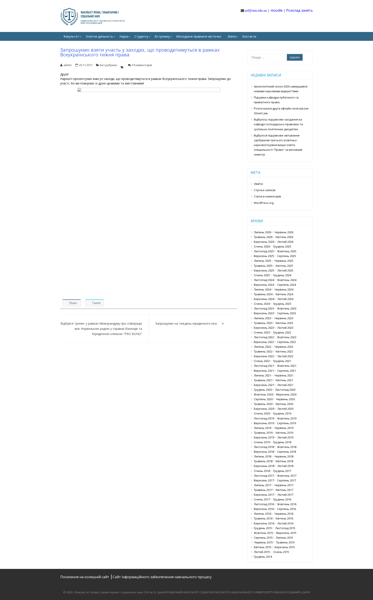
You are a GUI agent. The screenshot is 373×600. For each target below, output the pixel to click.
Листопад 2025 (264, 251)
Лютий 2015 (262, 552)
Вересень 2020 (286, 394)
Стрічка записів (264, 190)
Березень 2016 (264, 523)
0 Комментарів (142, 65)
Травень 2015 (285, 542)
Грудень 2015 (263, 528)
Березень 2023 (264, 328)
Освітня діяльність (99, 36)
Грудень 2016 (282, 499)
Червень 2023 (283, 318)
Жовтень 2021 (286, 366)
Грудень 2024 (282, 275)
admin (67, 65)
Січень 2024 (262, 304)
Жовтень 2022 (286, 337)
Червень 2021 (283, 375)
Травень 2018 (263, 461)
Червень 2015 (263, 542)
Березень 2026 (264, 242)
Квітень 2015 (262, 547)
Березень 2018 (264, 466)
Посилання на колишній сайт (85, 577)
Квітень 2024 (284, 294)
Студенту (141, 36)
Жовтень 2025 (286, 251)
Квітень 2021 (284, 380)
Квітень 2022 (284, 351)
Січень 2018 (262, 471)
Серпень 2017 (286, 480)
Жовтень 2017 (286, 476)
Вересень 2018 (264, 452)
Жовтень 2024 (286, 280)
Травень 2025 (263, 266)
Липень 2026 (262, 232)
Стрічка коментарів (267, 196)
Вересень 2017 (264, 480)
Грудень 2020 (263, 390)
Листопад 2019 (264, 418)
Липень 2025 (262, 261)
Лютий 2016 (285, 523)
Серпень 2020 (263, 399)
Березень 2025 (264, 270)
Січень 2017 (262, 499)
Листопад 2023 (264, 308)
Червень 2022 (283, 347)
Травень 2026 (263, 237)
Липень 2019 (262, 428)
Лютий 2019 (285, 437)
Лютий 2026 (285, 242)
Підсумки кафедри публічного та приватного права (276, 99)
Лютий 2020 (285, 409)
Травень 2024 (263, 294)
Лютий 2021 (285, 385)
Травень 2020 (263, 404)
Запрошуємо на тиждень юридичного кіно (186, 323)
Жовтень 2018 (286, 447)
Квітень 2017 (284, 490)
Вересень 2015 (286, 533)
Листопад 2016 (264, 504)
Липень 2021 (262, 375)
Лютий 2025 (285, 270)
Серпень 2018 (286, 452)
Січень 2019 (262, 442)
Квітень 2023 (284, 323)
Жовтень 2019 (286, 418)
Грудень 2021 (282, 361)
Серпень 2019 (286, 423)
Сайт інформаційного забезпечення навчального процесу (162, 577)
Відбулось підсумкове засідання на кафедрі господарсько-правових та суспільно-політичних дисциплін (278, 124)
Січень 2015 (281, 552)
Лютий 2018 (285, 466)
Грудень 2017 (282, 471)
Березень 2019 (264, 437)
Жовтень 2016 (286, 504)
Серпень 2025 (286, 256)
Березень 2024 (264, 299)
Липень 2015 (284, 538)
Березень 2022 (264, 356)
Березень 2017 (264, 495)
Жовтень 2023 (286, 308)
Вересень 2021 (264, 371)
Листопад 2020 (285, 390)
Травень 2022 (263, 351)
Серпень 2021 (286, 371)
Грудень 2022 (282, 332)
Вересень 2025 (264, 256)
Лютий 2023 (285, 328)
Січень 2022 (262, 361)
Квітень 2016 (284, 518)
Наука (123, 36)
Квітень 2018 (284, 461)
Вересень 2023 (264, 313)
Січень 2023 (262, 332)
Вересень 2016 (264, 509)
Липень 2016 (262, 514)
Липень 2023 (262, 318)
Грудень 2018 (282, 442)
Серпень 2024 (286, 285)
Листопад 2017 (264, 476)
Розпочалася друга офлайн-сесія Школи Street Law (281, 110)
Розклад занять (299, 10)
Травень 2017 (263, 490)
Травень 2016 (263, 518)
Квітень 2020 (284, 404)
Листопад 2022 (264, 337)
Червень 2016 (283, 514)
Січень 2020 (262, 413)
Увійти (258, 184)
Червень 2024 (283, 289)
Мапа (232, 36)
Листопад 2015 (285, 528)
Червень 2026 (283, 232)
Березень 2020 (264, 409)
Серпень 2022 (286, 342)
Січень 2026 (262, 246)
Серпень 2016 (286, 509)
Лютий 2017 (285, 495)
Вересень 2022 (264, 342)
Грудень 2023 (282, 304)
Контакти (249, 36)
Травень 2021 (263, 380)
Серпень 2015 (263, 538)
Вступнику (162, 36)
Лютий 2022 (285, 356)
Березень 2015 (285, 547)
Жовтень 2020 (263, 394)
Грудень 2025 (282, 246)
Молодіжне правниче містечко (198, 36)
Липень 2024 (262, 289)
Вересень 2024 (264, 285)
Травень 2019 (263, 433)
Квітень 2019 (284, 433)
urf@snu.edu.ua (256, 10)
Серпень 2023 (286, 313)
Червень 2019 (283, 428)
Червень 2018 (283, 456)
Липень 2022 (262, 347)
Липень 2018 (262, 456)
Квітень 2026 (284, 237)
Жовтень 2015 (263, 533)
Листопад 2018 (264, 447)
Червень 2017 (283, 485)
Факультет (71, 36)
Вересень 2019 (264, 423)
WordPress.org (263, 203)
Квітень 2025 (284, 266)
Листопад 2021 (264, 366)
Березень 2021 (264, 385)
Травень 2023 (263, 323)
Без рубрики (108, 65)
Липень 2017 (262, 485)
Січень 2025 (262, 275)
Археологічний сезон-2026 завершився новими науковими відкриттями (280, 88)
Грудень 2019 (282, 413)
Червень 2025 (283, 261)
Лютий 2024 (285, 299)
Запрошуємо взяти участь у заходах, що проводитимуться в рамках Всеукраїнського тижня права (140, 52)
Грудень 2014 (263, 557)
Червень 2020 (285, 399)
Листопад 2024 (264, 280)
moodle (276, 10)
